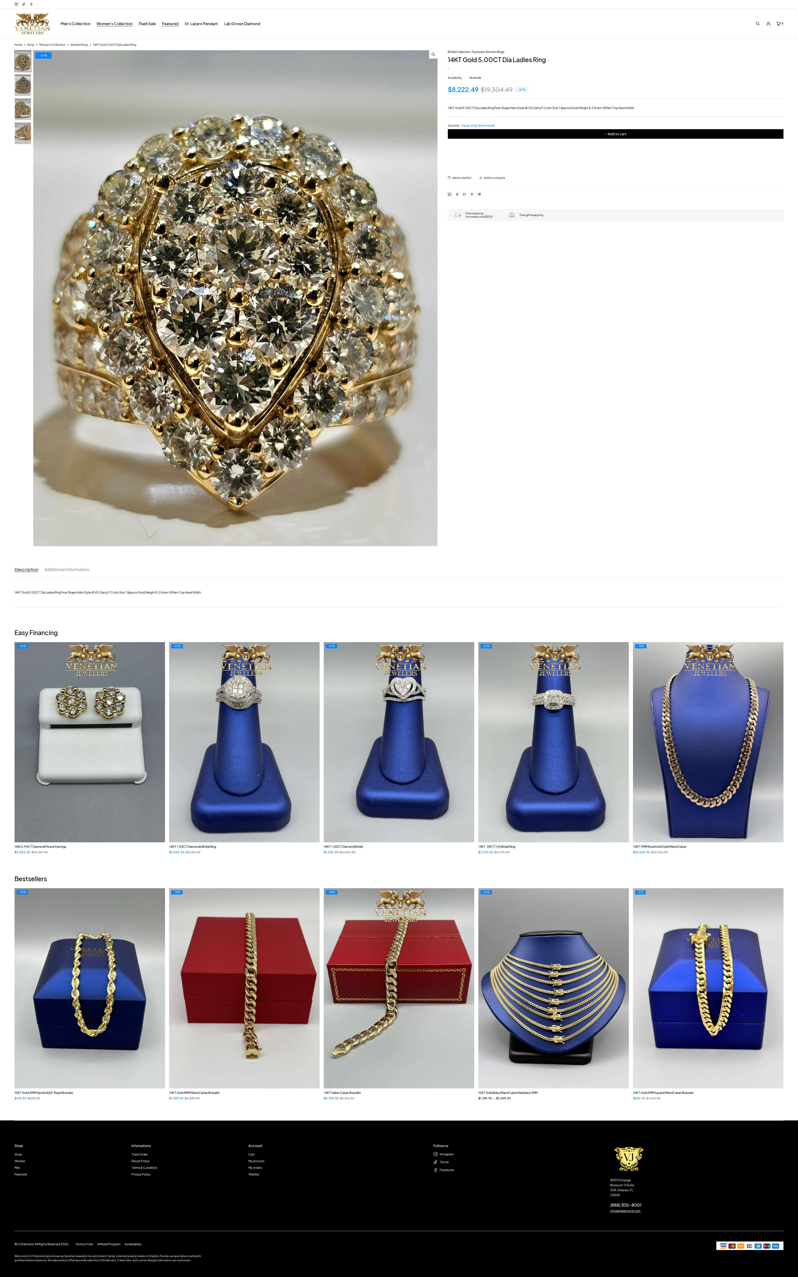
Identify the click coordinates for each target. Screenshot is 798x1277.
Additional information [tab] (66, 569)
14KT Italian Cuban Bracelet (342, 1092)
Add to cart (617, 134)
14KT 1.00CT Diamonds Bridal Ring (192, 846)
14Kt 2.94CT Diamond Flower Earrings (40, 846)
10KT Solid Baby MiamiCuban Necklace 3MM (508, 1092)
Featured (478, 51)
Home (18, 44)
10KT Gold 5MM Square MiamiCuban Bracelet (663, 1092)
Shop (30, 44)
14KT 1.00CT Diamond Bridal (343, 846)
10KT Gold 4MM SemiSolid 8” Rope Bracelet (44, 1092)
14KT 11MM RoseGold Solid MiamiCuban (659, 846)
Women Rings (79, 44)
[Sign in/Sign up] (768, 24)
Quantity (471, 125)
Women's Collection (52, 44)
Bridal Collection (459, 51)
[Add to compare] (492, 178)
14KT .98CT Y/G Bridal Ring (496, 846)
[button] (433, 54)
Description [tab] (26, 569)
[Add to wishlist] (459, 178)
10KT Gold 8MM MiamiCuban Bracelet (194, 1092)
